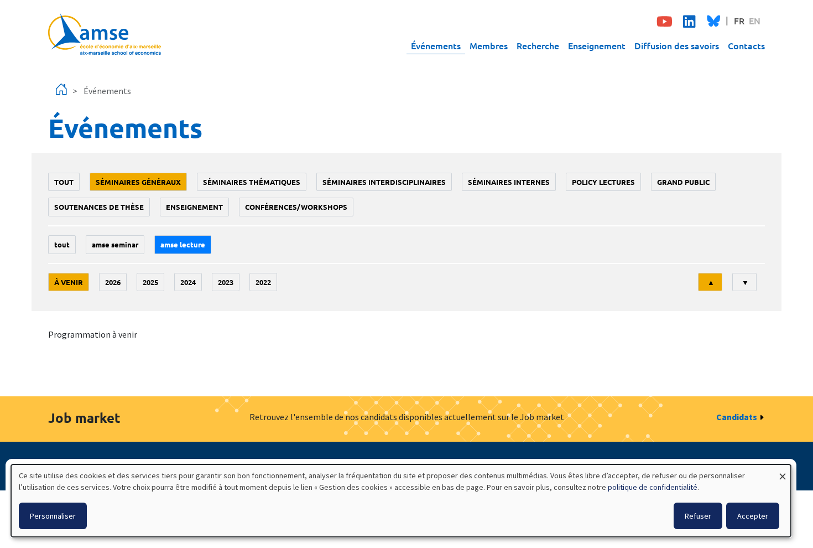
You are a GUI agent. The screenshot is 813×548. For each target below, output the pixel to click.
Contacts (746, 45)
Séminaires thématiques (251, 182)
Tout (64, 182)
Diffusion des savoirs (676, 45)
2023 (225, 282)
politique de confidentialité (652, 487)
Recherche (538, 45)
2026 (113, 282)
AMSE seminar (115, 244)
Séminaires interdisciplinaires (384, 182)
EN (754, 20)
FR (739, 20)
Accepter (752, 516)
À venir (68, 282)
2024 (188, 282)
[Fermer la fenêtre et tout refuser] (782, 471)
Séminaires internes (509, 182)
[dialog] (401, 500)
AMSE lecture (182, 244)
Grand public (683, 182)
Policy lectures (603, 182)
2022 (263, 282)
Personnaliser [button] (53, 516)
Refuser (698, 516)
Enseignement (597, 45)
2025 (150, 282)
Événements (436, 45)
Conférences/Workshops (296, 206)
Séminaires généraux (138, 182)
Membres (489, 45)
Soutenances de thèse (99, 206)
